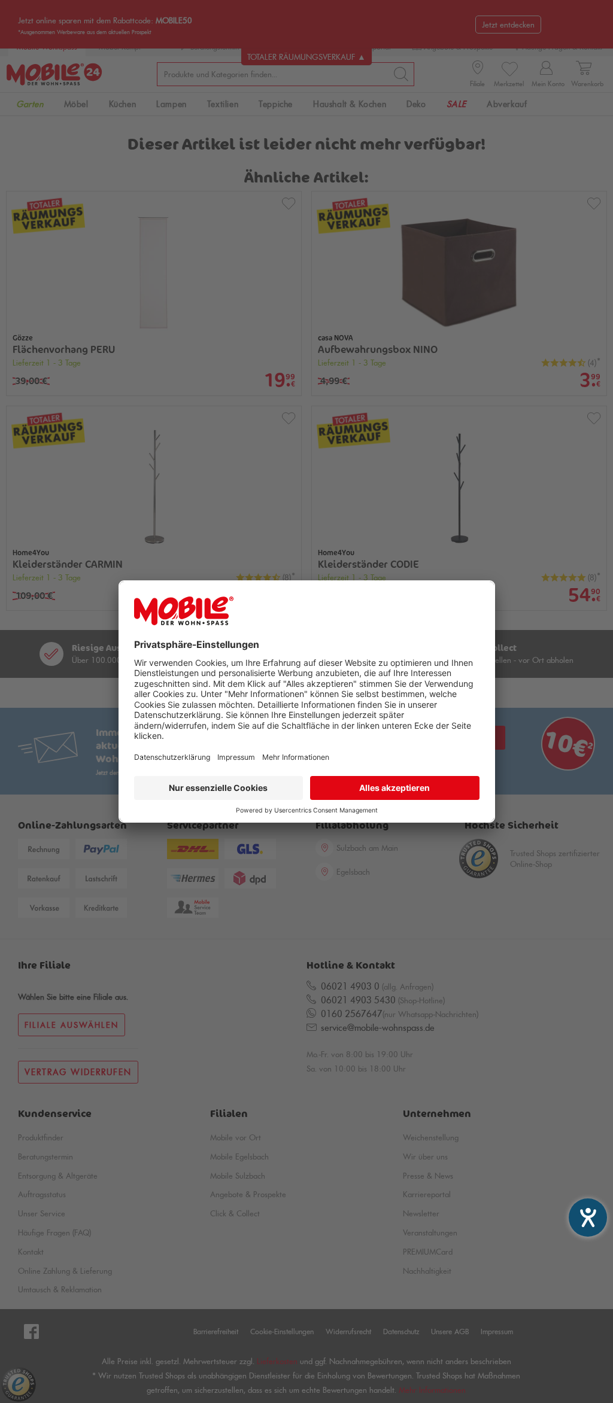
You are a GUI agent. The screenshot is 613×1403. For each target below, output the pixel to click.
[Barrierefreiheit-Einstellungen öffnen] (588, 1217)
